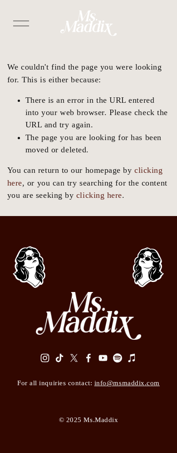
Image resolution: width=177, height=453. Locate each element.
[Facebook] (88, 357)
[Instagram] (44, 357)
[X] (74, 357)
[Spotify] (117, 357)
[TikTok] (59, 357)
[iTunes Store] (132, 357)
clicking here (99, 195)
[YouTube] (103, 357)
